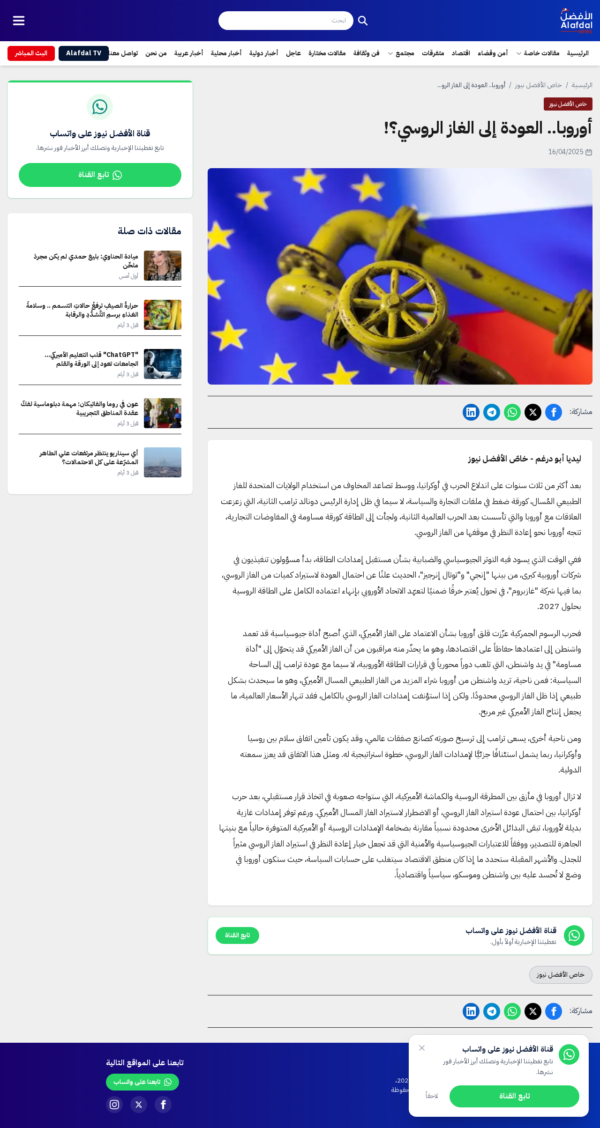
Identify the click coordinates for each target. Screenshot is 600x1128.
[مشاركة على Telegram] (491, 412)
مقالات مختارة (327, 53)
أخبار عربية (188, 53)
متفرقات (433, 53)
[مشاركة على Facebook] (553, 412)
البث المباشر (31, 53)
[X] (138, 1104)
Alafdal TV (83, 53)
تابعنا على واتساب (136, 1082)
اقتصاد (461, 53)
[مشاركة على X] (533, 412)
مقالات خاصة (542, 53)
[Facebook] (163, 1104)
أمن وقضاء (493, 53)
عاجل (293, 53)
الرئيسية (578, 53)
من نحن (156, 53)
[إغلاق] (421, 1047)
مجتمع (405, 53)
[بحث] (362, 20)
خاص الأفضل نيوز (538, 85)
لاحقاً (432, 1096)
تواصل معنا (123, 53)
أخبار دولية (263, 53)
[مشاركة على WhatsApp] (512, 412)
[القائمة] (19, 20)
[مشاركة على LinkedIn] (471, 412)
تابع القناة (93, 174)
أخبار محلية (226, 53)
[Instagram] (114, 1104)
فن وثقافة (366, 53)
